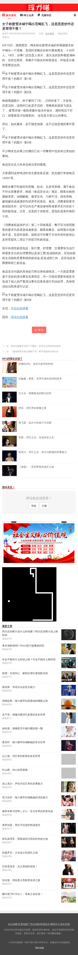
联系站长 (45, 924)
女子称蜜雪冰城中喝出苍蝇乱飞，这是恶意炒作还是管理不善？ (38, 26)
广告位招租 (34, 924)
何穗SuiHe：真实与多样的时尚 (36, 363)
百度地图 (23, 924)
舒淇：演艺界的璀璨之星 (32, 408)
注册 (44, 505)
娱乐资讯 (50, 33)
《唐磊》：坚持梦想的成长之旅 (36, 466)
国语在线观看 (19, 317)
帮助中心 (55, 924)
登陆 (33, 505)
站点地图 (13, 924)
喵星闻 (39, 7)
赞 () (41, 329)
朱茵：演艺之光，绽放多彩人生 (36, 437)
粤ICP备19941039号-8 (36, 942)
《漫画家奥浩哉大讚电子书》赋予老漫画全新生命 (34, 351)
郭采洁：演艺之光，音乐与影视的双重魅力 (43, 452)
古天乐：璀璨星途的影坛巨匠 (35, 393)
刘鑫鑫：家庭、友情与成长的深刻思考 (40, 378)
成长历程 (65, 924)
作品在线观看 (19, 308)
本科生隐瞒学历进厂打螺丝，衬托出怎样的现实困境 (36, 345)
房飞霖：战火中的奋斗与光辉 (35, 422)
